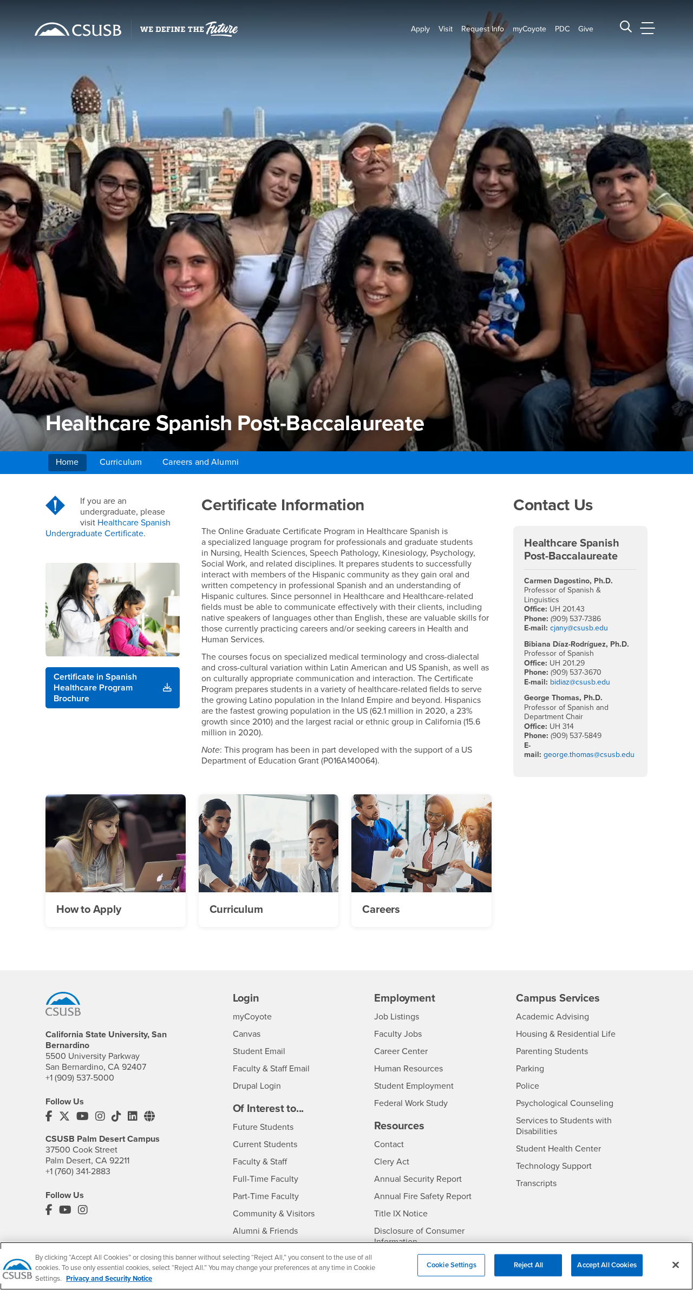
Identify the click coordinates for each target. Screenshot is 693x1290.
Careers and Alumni (200, 462)
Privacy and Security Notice (109, 1278)
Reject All (528, 1264)
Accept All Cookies (606, 1264)
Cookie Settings (451, 1264)
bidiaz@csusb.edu (580, 682)
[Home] (78, 29)
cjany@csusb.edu (579, 628)
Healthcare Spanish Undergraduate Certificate (108, 528)
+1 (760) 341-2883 (77, 1171)
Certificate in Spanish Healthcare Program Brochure (95, 688)
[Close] (676, 1264)
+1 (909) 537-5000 (79, 1077)
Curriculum (121, 462)
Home (67, 462)
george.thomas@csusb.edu (589, 754)
